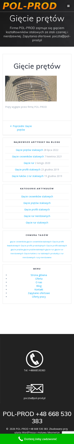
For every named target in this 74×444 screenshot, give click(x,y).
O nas (39, 282)
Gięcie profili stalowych (27, 169)
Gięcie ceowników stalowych (28, 156)
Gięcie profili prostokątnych (33, 245)
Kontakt (38, 289)
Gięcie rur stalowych (37, 222)
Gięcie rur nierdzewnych (37, 216)
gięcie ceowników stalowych (39, 241)
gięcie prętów (17, 249)
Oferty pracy (39, 296)
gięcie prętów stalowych (34, 249)
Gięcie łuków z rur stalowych (28, 176)
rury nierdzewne (43, 257)
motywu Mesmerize (49, 432)
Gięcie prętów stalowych (29, 150)
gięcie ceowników (18, 241)
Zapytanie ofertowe (39, 293)
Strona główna (39, 275)
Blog (38, 285)
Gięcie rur (29, 163)
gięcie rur (49, 249)
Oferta (39, 278)
